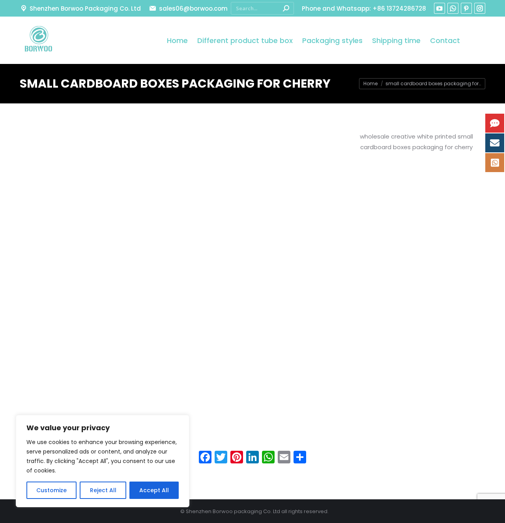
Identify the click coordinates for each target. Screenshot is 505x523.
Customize (51, 490)
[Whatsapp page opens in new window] (452, 8)
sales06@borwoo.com (193, 8)
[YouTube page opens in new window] (439, 8)
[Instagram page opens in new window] (479, 8)
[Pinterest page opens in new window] (466, 8)
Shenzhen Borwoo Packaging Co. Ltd (85, 8)
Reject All (103, 490)
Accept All (154, 490)
